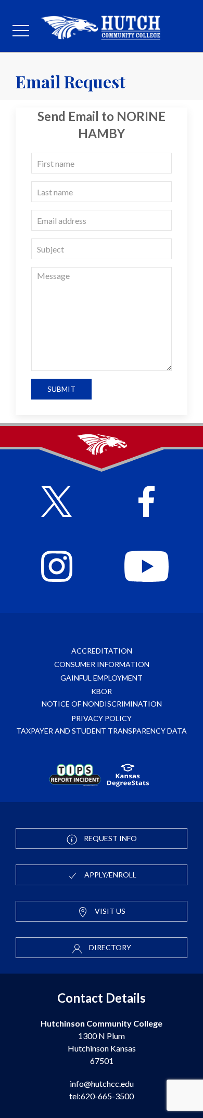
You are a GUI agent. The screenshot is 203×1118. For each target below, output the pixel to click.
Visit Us (109, 911)
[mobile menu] (20, 31)
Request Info (109, 838)
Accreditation (101, 650)
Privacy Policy (101, 718)
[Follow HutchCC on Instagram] (56, 568)
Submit (61, 388)
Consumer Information (101, 664)
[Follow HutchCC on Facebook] (146, 503)
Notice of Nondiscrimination (102, 703)
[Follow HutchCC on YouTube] (146, 568)
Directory (109, 947)
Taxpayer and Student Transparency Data (101, 730)
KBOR (101, 691)
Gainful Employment (101, 677)
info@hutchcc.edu (102, 1083)
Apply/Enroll (109, 874)
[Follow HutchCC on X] (56, 503)
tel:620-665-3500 (101, 1096)
